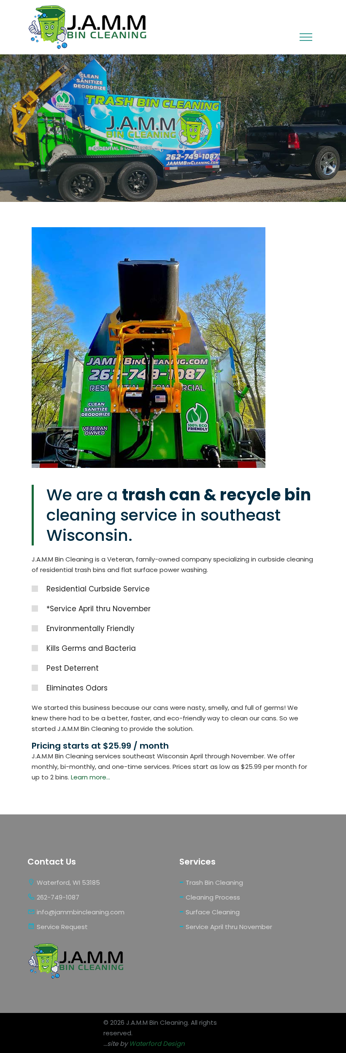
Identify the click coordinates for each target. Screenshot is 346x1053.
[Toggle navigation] (306, 37)
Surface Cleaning (209, 911)
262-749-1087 (57, 897)
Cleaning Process (209, 897)
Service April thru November (225, 926)
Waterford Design (157, 1043)
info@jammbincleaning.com (79, 912)
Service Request (61, 926)
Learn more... (90, 777)
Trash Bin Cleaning (211, 882)
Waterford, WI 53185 (67, 882)
